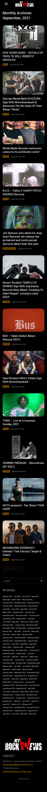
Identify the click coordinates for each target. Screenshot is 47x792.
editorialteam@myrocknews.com (18, 764)
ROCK (5, 64)
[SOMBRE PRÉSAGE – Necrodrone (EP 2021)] (23, 447)
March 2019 (7, 682)
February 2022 (18, 647)
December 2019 (20, 672)
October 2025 (8, 606)
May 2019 (24, 679)
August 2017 (7, 701)
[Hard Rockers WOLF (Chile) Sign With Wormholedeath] (23, 362)
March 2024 (34, 622)
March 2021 (34, 657)
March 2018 (34, 691)
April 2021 (24, 657)
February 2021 (8, 660)
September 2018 (9, 688)
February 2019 (18, 682)
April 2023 (6, 634)
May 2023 (35, 631)
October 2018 (34, 685)
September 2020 (34, 663)
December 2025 (20, 603)
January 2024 (20, 625)
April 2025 (33, 609)
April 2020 (6, 669)
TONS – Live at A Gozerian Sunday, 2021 (19, 422)
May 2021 (15, 657)
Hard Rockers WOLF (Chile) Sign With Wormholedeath (22, 380)
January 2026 (8, 603)
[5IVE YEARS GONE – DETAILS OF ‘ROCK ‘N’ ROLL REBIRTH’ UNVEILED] (23, 37)
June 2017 (26, 701)
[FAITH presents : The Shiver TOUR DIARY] (23, 489)
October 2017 (21, 698)
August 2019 (33, 676)
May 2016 (24, 714)
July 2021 (31, 653)
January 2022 (30, 647)
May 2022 (24, 644)
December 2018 (8, 685)
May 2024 (15, 622)
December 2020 (32, 660)
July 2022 (6, 644)
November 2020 (8, 663)
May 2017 (35, 701)
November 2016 (33, 707)
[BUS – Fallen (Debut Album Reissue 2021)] (23, 320)
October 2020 (21, 663)
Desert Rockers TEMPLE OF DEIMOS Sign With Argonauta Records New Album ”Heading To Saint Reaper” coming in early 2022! (23, 290)
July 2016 (6, 714)
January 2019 (30, 682)
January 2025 (30, 612)
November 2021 (22, 650)
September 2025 (20, 606)
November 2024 (22, 615)
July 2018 (31, 688)
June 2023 (26, 631)
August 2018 (21, 688)
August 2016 (33, 711)
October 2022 (8, 641)
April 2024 (24, 622)
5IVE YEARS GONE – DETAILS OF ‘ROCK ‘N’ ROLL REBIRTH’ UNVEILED (23, 56)
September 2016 (20, 711)
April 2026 (6, 599)
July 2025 (6, 609)
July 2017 (17, 701)
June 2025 (15, 609)
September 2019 (20, 676)
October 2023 (21, 628)
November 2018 (22, 685)
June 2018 (6, 691)
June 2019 (15, 679)
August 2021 (21, 653)
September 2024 (9, 618)
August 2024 (21, 618)
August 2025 (33, 606)
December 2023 (32, 625)
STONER (6, 302)
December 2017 (32, 695)
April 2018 (24, 691)
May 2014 (32, 714)
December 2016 (20, 707)
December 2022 (20, 638)
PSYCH (5, 199)
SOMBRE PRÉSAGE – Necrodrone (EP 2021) (23, 465)
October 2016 (8, 711)
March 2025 (7, 612)
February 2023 (27, 634)
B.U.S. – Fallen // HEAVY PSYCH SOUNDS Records (22, 192)
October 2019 (8, 676)
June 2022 (15, 644)
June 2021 (6, 657)
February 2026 (27, 599)
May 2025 (24, 609)
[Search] (41, 581)
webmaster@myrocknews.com (17, 771)
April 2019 (33, 679)
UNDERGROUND (9, 248)
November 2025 (33, 603)
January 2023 (8, 638)
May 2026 (35, 596)
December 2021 (8, 650)
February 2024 (8, 625)
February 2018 (8, 695)
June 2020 (26, 666)
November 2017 (8, 698)
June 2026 (26, 596)
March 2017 (16, 704)
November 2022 (33, 638)
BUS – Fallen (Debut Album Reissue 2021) (19, 338)
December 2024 (8, 615)
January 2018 (20, 695)
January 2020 (8, 672)
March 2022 (7, 647)
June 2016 (15, 714)
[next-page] (21, 568)
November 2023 (8, 628)
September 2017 (34, 698)
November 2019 (33, 672)
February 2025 (18, 612)
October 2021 (34, 650)
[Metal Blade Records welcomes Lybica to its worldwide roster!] (23, 132)
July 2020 (17, 666)
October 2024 (34, 615)
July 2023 (17, 631)
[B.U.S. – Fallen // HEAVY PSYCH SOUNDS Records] (23, 175)
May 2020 (35, 666)
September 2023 (34, 628)
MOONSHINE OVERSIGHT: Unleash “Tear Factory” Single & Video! (22, 551)
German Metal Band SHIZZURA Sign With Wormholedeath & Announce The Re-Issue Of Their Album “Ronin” (22, 104)
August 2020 (7, 666)
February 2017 (27, 704)
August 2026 (7, 596)
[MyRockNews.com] (24, 4)
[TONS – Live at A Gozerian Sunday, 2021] (23, 405)
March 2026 (16, 599)
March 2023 (16, 634)
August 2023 (7, 631)
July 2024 (31, 618)
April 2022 (33, 644)
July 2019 (6, 679)
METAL (5, 114)
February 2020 (27, 669)
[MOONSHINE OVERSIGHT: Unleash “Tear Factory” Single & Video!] (23, 532)
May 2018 (15, 691)
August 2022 (33, 641)
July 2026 (17, 596)
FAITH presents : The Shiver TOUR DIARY (23, 507)
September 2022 (20, 641)
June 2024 (6, 622)
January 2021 (20, 660)
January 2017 (8, 707)
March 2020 (16, 669)
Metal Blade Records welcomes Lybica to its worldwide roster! (22, 150)
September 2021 (9, 653)
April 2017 (6, 704)
